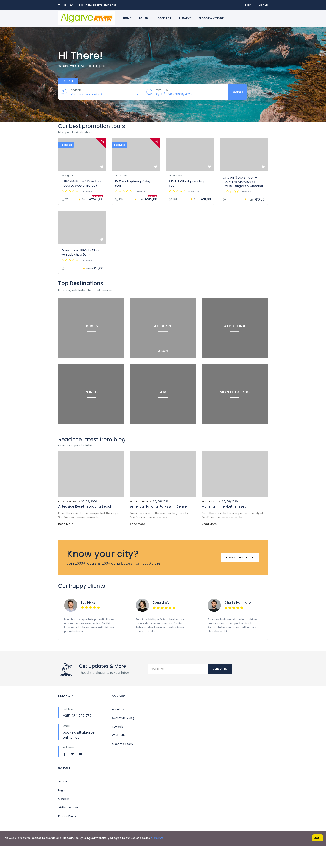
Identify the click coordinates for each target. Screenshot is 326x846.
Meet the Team (122, 744)
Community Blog (123, 718)
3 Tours (163, 351)
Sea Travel (209, 501)
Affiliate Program (69, 807)
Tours (143, 18)
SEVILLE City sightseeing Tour (186, 183)
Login (248, 4)
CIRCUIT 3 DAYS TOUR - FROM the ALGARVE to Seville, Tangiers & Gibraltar (243, 181)
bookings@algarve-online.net (97, 5)
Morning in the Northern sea (224, 506)
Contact (164, 18)
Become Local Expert (240, 557)
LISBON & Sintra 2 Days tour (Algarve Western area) (81, 183)
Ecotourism (67, 501)
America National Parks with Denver (159, 506)
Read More (65, 524)
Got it (317, 838)
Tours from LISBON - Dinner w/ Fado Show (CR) (81, 252)
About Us (118, 709)
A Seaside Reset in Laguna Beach (85, 506)
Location (75, 90)
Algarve (185, 18)
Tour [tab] (69, 81)
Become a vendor (211, 18)
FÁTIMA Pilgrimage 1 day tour (133, 183)
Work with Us (120, 735)
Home (127, 18)
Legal (61, 790)
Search (237, 92)
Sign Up (263, 4)
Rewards (117, 726)
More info (157, 838)
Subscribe (220, 669)
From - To (161, 90)
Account (64, 781)
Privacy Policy (67, 816)
